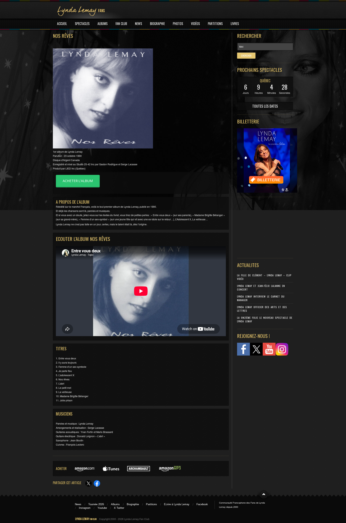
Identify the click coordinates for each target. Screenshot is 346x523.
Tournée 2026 (96, 504)
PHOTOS (178, 23)
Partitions (151, 504)
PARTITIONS (215, 23)
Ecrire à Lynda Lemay (176, 504)
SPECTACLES (82, 23)
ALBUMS (103, 23)
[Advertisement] (263, 227)
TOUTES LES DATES (265, 106)
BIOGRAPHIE (157, 23)
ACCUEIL (62, 23)
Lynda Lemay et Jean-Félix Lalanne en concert (261, 287)
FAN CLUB (121, 23)
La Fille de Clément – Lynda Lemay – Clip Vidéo (264, 277)
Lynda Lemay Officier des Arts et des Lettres (262, 308)
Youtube (102, 507)
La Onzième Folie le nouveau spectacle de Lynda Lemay (264, 319)
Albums (115, 504)
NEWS (138, 23)
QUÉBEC (265, 80)
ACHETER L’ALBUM (78, 180)
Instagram (85, 507)
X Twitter (119, 507)
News (78, 504)
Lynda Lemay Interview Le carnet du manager (261, 298)
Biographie (133, 504)
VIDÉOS (195, 23)
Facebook (202, 504)
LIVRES (235, 23)
